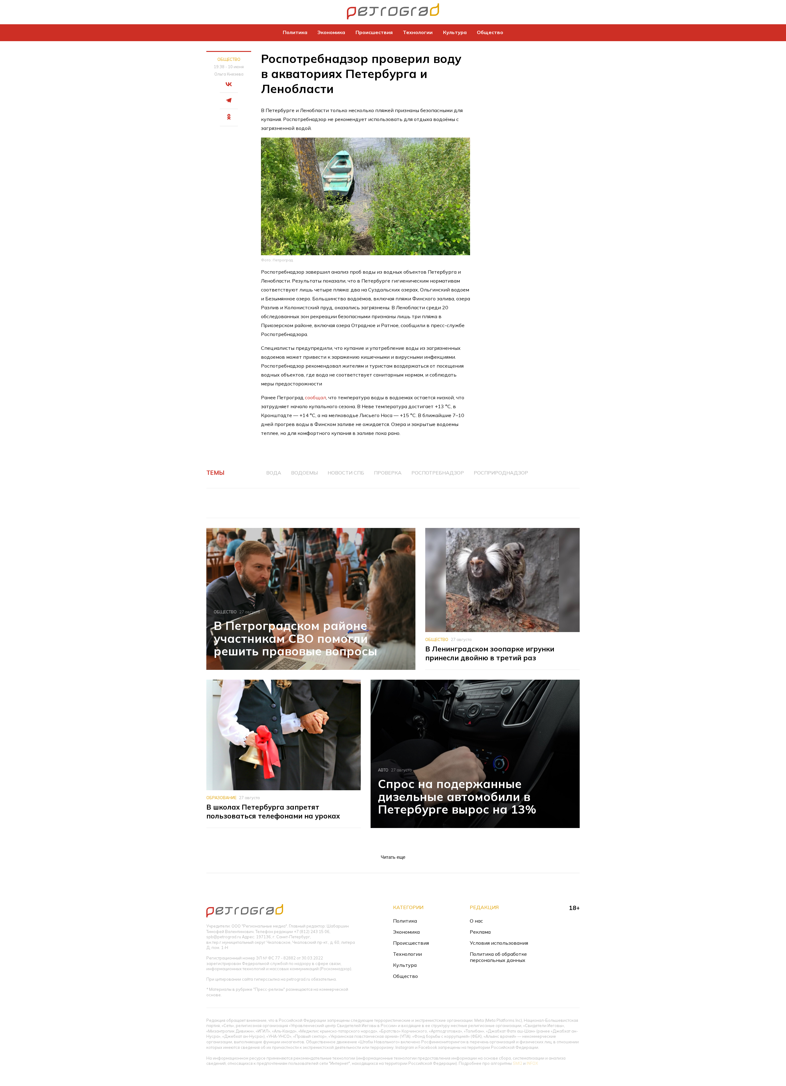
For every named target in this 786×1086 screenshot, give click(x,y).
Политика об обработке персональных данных (498, 957)
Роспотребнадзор (437, 473)
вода (273, 473)
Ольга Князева (228, 74)
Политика (295, 32)
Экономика (331, 32)
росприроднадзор (501, 473)
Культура (455, 32)
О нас (476, 921)
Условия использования (499, 943)
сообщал (315, 397)
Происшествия (374, 32)
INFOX (532, 1063)
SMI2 (517, 1063)
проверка (388, 473)
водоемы (304, 473)
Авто (383, 770)
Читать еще (393, 857)
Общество (490, 32)
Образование (221, 797)
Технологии (418, 32)
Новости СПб (346, 473)
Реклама (480, 932)
